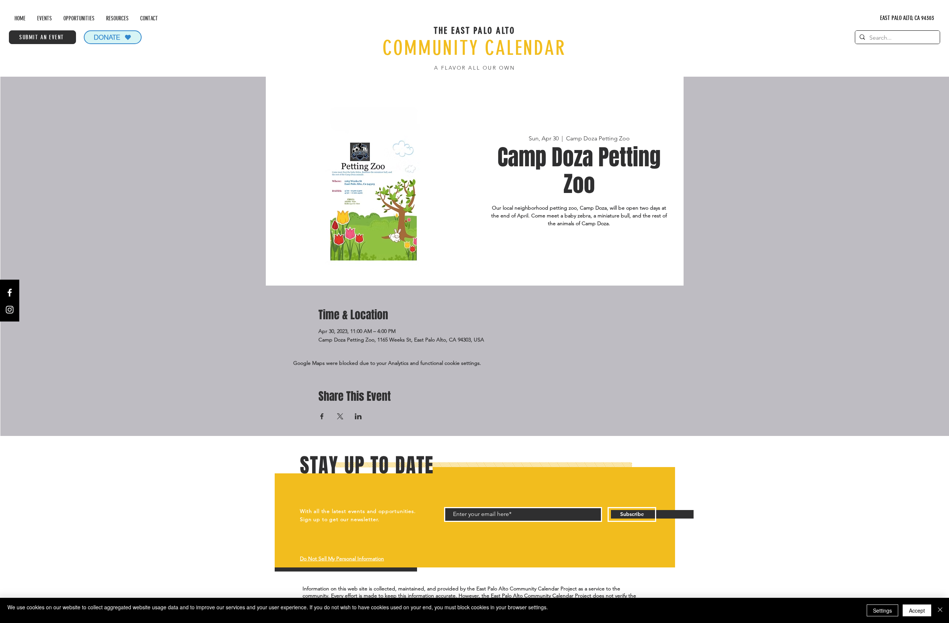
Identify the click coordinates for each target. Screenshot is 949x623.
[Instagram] (9, 309)
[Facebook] (9, 292)
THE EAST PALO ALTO (474, 30)
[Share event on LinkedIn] (358, 416)
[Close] (940, 610)
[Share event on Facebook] (321, 416)
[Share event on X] (340, 416)
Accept (917, 610)
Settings (882, 610)
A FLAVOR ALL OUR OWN (474, 67)
